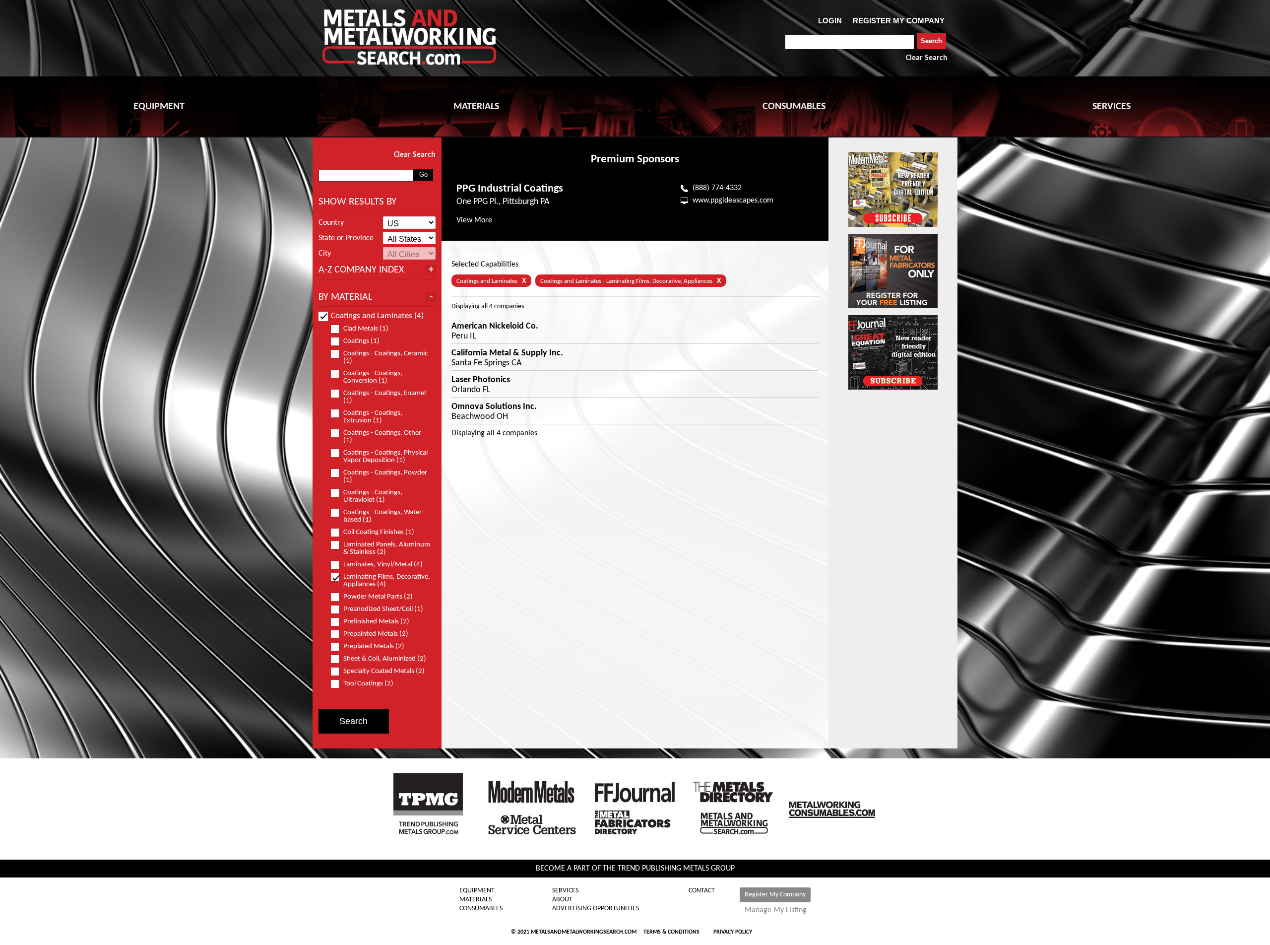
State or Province (346, 238)
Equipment (477, 890)
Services (565, 890)
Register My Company (775, 894)
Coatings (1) (361, 341)
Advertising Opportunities (595, 908)
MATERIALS (476, 107)
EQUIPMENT (159, 107)
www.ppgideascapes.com (733, 200)
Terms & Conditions (671, 932)
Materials (475, 899)
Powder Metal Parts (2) (378, 597)
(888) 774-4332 (717, 188)
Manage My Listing (776, 910)
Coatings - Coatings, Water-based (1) (383, 516)
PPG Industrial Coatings (509, 189)
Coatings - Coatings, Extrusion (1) (372, 416)
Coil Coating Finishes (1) (378, 532)
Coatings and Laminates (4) (377, 316)
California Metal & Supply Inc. (507, 353)
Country (331, 223)
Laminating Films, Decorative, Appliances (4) (386, 580)
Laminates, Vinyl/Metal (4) (383, 564)
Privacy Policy (732, 932)
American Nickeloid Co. (494, 326)
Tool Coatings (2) (368, 683)
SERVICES (1111, 107)
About (562, 899)
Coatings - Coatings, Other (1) (382, 436)
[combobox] (849, 42)
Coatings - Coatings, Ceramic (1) (385, 357)
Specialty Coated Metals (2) (384, 671)
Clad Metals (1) (365, 329)
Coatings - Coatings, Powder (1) (385, 476)
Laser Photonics (480, 380)
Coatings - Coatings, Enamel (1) (384, 397)
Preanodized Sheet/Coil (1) (383, 609)
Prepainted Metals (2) (375, 634)
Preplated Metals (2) (373, 646)
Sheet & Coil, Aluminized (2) (384, 659)
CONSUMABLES (794, 107)
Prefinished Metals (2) (376, 621)
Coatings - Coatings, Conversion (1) (372, 377)
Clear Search (927, 58)
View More (474, 220)
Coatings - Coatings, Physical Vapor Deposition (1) (385, 456)
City (324, 254)
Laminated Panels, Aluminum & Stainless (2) (386, 548)
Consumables (481, 908)
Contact (702, 890)
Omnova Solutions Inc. (494, 407)
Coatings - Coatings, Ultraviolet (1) (372, 496)
